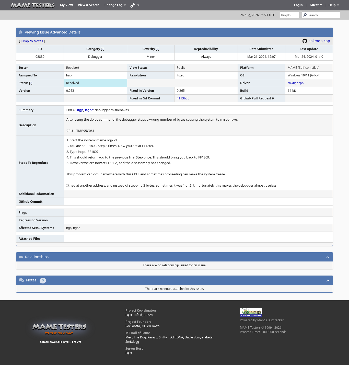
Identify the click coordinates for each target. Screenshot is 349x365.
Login (298, 5)
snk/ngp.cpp (319, 40)
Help (332, 5)
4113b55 (183, 98)
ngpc (89, 110)
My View (66, 5)
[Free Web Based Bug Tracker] (251, 316)
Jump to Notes (32, 41)
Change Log (113, 5)
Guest (314, 5)
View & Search (88, 5)
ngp (80, 110)
